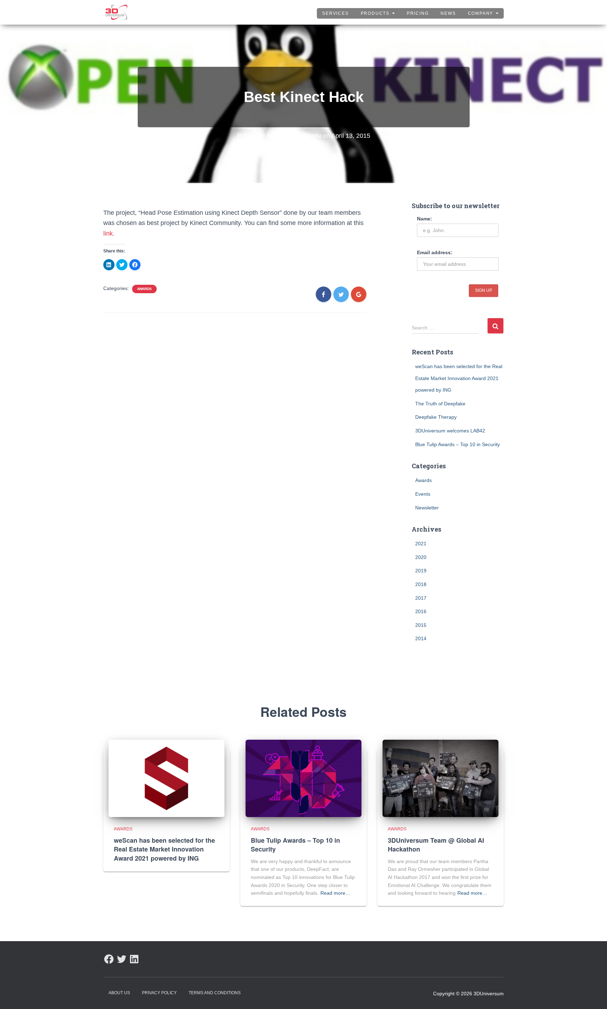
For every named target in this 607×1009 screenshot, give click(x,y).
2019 (420, 570)
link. (109, 233)
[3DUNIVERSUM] (116, 12)
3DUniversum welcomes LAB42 (450, 430)
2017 (420, 598)
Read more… (335, 893)
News (448, 13)
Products (376, 13)
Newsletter (427, 507)
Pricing (418, 13)
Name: (424, 218)
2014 (420, 638)
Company (481, 13)
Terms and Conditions (215, 992)
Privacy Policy (159, 992)
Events (422, 494)
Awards (144, 289)
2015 (420, 625)
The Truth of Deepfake (440, 403)
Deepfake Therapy (436, 417)
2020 (420, 557)
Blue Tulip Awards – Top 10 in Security (457, 444)
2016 (420, 611)
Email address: (434, 252)
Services (335, 13)
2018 (420, 584)
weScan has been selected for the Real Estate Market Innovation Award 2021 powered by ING (458, 378)
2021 (420, 543)
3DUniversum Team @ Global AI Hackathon (436, 845)
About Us (119, 992)
